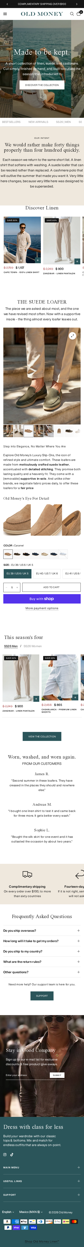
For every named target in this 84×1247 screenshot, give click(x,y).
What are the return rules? (22, 961)
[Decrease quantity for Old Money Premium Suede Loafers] (6, 587)
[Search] (72, 14)
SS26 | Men (63, 122)
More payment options (42, 608)
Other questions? (16, 972)
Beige (44, 554)
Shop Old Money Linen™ (42, 1241)
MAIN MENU (11, 1167)
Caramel (8, 554)
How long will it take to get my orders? (31, 940)
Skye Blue (63, 554)
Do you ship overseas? (19, 930)
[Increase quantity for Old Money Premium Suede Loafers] (17, 587)
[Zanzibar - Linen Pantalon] (61, 240)
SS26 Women (33, 646)
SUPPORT (9, 1195)
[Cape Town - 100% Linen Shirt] (22, 240)
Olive (17, 554)
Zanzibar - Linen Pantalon (59, 273)
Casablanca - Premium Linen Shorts (59, 710)
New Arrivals (38, 122)
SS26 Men (11, 646)
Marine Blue (35, 554)
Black (26, 554)
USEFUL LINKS (12, 1181)
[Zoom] (72, 336)
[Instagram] (4, 1154)
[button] (42, 84)
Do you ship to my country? (22, 951)
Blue (54, 554)
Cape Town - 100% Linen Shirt (21, 272)
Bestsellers (11, 122)
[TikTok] (11, 1154)
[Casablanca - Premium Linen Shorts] (60, 677)
